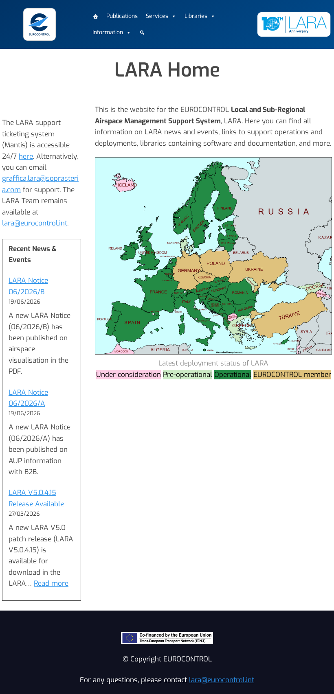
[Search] (142, 32)
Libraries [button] (196, 16)
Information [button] (107, 32)
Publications (122, 16)
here (26, 156)
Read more (51, 583)
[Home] (95, 16)
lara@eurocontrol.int (34, 223)
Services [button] (157, 16)
